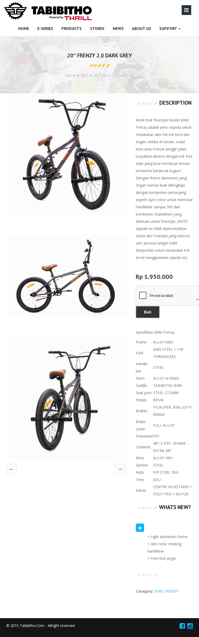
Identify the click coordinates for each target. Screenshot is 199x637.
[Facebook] (182, 625)
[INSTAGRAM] (190, 625)
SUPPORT (168, 28)
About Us (141, 28)
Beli (147, 311)
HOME (23, 28)
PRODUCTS (71, 28)
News (118, 28)
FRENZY (172, 591)
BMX (84, 75)
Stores (97, 28)
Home (70, 75)
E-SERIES (45, 28)
